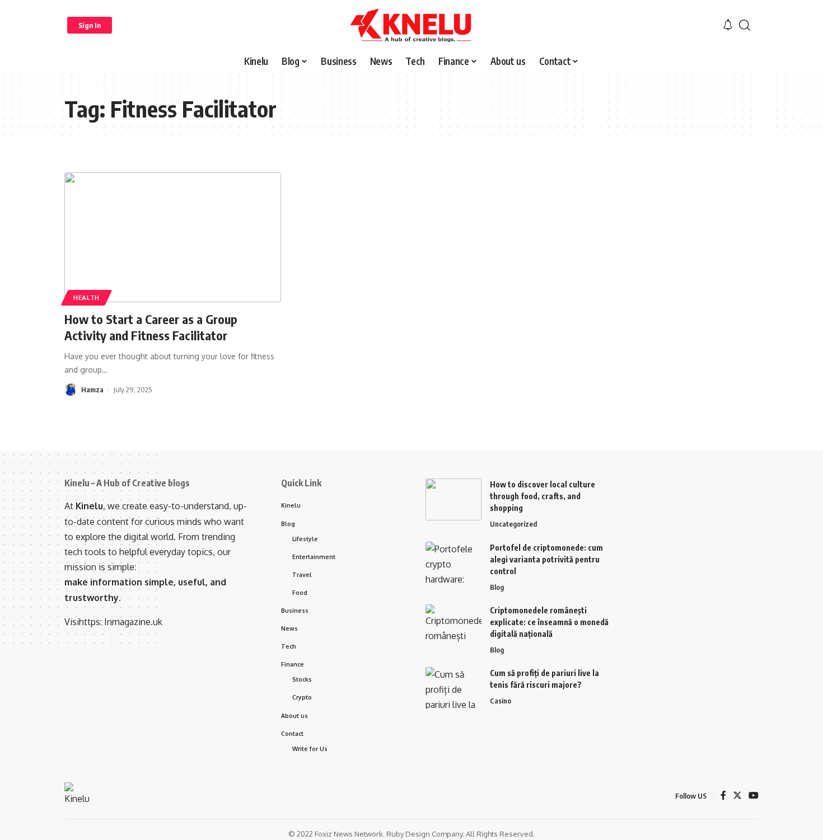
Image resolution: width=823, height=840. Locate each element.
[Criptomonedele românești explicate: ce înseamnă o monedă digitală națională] (453, 625)
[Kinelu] (411, 25)
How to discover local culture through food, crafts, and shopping (542, 496)
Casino (500, 700)
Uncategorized (513, 523)
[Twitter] (737, 796)
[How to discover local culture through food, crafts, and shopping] (453, 499)
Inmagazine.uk (133, 621)
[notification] (727, 25)
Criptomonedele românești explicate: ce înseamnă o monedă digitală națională (549, 622)
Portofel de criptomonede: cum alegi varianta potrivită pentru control (546, 559)
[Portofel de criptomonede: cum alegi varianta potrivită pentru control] (453, 563)
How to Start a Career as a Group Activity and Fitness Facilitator (150, 327)
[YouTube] (754, 796)
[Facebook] (723, 796)
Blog (497, 587)
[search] (744, 25)
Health (86, 297)
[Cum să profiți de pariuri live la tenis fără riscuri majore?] (453, 688)
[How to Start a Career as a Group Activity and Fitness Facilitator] (172, 237)
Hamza (92, 389)
